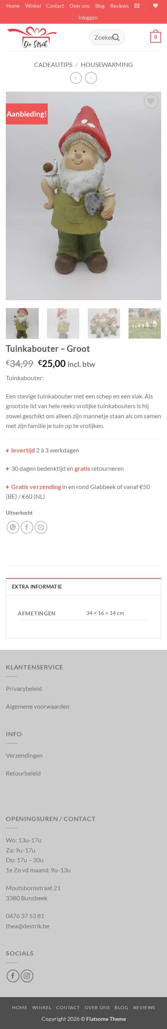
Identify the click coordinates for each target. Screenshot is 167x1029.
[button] (136, 5)
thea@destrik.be (27, 925)
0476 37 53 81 (25, 915)
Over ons (80, 6)
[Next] (148, 196)
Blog (100, 6)
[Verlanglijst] (154, 5)
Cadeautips (53, 64)
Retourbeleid (23, 773)
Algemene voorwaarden (38, 706)
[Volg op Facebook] (13, 976)
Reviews (119, 6)
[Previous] (19, 196)
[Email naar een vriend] (41, 527)
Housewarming (107, 64)
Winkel (33, 6)
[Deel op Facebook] (27, 527)
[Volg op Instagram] (27, 976)
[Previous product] (91, 78)
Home (13, 6)
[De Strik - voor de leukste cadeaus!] (45, 37)
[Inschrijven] (116, 37)
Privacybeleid (24, 688)
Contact (55, 6)
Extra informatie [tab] (37, 587)
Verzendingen (24, 755)
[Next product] (76, 78)
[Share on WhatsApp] (13, 527)
